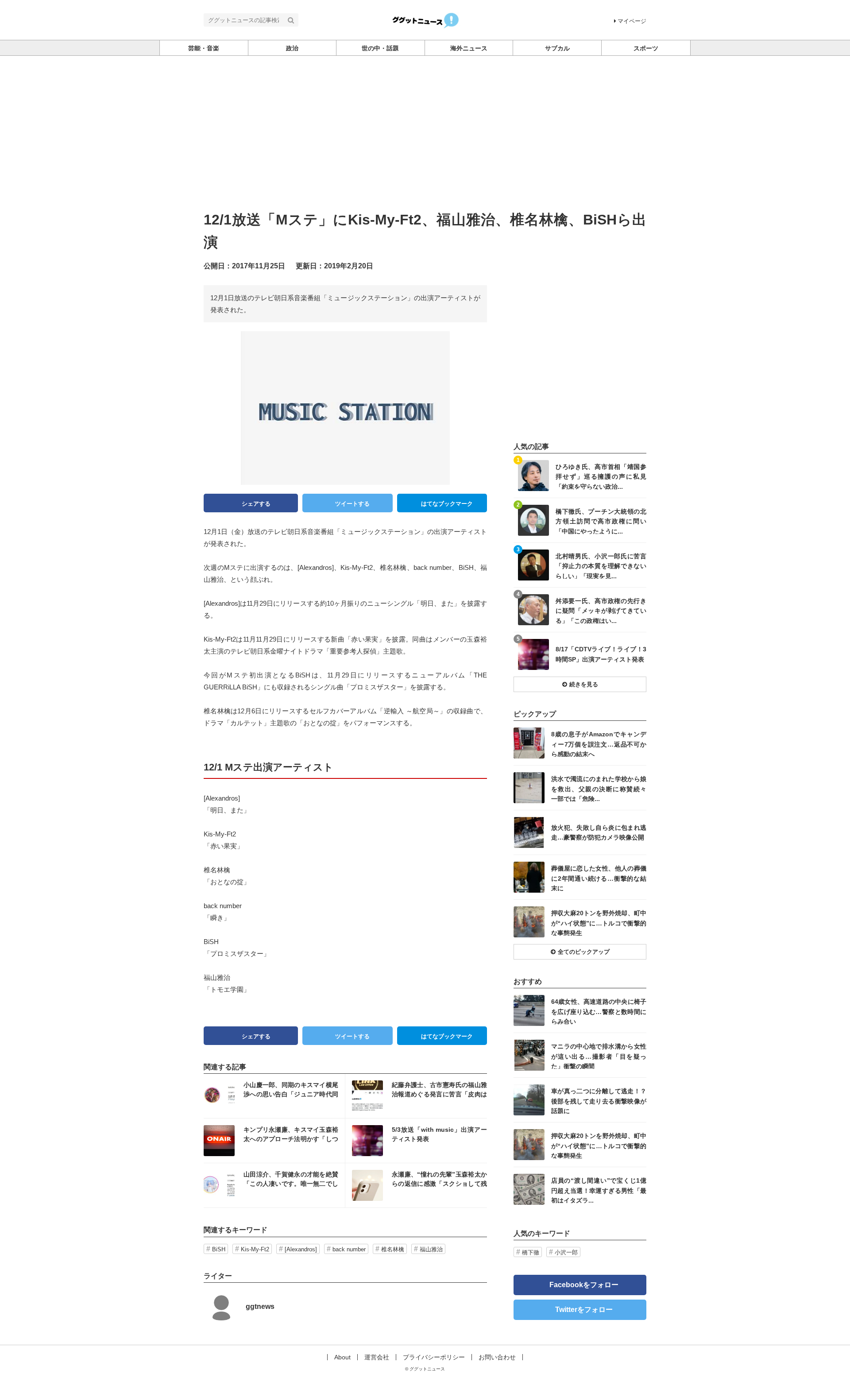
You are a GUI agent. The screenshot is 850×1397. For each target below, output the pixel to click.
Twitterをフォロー (584, 1309)
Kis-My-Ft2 (255, 1249)
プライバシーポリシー (434, 1357)
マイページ (632, 21)
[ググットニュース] (425, 19)
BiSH (218, 1249)
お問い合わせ (497, 1357)
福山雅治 (431, 1249)
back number (349, 1249)
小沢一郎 (566, 1252)
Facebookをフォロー (583, 1285)
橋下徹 (530, 1252)
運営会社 (376, 1357)
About (342, 1357)
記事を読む (274, 1096)
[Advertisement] (425, 142)
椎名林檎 (392, 1249)
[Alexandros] (301, 1249)
